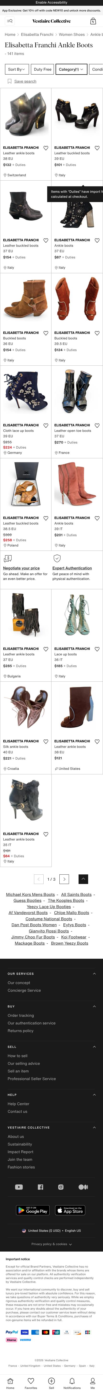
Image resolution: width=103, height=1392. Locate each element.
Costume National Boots (48, 919)
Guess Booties (27, 901)
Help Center (18, 1104)
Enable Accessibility (51, 2)
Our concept (19, 982)
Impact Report (20, 1152)
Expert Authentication (72, 568)
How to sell (18, 1056)
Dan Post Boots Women (34, 925)
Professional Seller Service (32, 1078)
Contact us (17, 1111)
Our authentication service (32, 1023)
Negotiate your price (21, 568)
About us (16, 1136)
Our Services (21, 974)
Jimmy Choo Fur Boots (33, 937)
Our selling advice (24, 1063)
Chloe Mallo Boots (71, 913)
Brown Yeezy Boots (69, 943)
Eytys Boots (74, 925)
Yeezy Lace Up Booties (49, 907)
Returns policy (21, 1030)
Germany (69, 1366)
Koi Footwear (73, 937)
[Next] (64, 879)
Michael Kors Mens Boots (30, 895)
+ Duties (18, 164)
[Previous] (39, 879)
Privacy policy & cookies (49, 1244)
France (12, 1366)
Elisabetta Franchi (37, 34)
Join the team (20, 1159)
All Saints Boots (76, 895)
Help (12, 1095)
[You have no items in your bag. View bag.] (93, 21)
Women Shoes (72, 34)
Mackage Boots (30, 943)
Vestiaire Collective (29, 1128)
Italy (92, 1366)
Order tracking (21, 1015)
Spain (82, 1366)
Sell (12, 1047)
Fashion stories (21, 1167)
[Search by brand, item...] (10, 21)
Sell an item (18, 1071)
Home (10, 34)
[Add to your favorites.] (46, 148)
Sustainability (20, 1144)
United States (52, 1366)
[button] (93, 21)
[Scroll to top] (83, 879)
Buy (11, 1007)
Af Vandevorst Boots (28, 913)
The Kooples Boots (66, 901)
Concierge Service (24, 990)
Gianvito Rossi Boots (49, 931)
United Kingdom (30, 1366)
